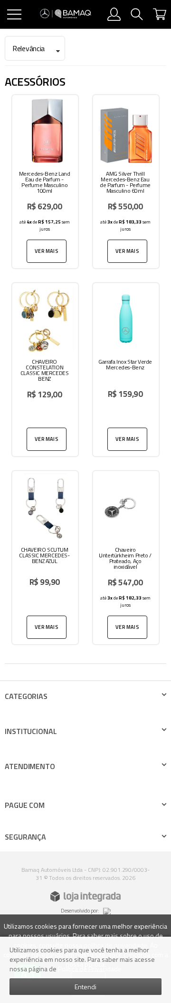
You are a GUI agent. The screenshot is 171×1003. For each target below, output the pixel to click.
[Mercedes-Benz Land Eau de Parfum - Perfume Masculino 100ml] (45, 181)
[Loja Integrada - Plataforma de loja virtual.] (85, 896)
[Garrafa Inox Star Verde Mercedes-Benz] (126, 369)
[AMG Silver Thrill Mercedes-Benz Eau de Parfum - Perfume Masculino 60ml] (126, 181)
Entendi (85, 987)
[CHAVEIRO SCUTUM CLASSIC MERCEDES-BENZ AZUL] (45, 557)
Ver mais (46, 251)
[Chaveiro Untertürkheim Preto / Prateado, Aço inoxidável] (126, 557)
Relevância (28, 48)
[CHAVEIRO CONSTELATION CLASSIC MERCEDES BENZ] (45, 369)
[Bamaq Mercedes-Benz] (65, 14)
